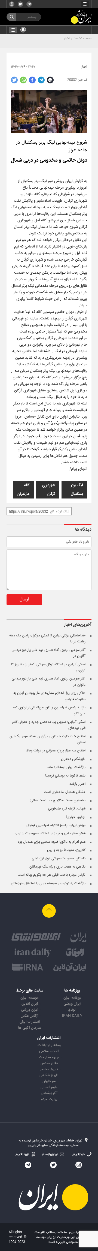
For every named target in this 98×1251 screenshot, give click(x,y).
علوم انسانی (49, 1087)
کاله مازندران (23, 489)
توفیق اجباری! (75, 817)
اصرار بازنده (77, 784)
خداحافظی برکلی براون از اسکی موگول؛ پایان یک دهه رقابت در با (47, 639)
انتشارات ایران (30, 1022)
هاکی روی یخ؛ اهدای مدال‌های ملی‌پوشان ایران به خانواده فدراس (49, 696)
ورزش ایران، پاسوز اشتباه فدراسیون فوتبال (55, 825)
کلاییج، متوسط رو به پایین (66, 850)
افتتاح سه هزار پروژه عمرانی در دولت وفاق (55, 751)
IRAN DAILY (72, 1016)
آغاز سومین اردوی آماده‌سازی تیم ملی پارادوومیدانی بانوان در (48, 682)
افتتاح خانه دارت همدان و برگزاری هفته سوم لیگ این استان (47, 739)
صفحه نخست (82, 38)
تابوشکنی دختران (73, 759)
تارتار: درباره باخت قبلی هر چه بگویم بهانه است (51, 875)
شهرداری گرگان (48, 489)
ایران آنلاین (30, 1004)
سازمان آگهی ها (29, 1028)
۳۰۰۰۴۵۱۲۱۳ (50, 1155)
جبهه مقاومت (49, 1057)
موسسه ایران (29, 998)
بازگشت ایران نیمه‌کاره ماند (66, 767)
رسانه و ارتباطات (49, 1045)
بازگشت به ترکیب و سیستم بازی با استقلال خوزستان (48, 883)
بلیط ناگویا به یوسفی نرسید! (65, 776)
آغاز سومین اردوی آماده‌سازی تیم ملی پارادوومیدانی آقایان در (48, 653)
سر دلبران (49, 1081)
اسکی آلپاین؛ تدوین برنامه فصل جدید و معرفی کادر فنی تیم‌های (48, 725)
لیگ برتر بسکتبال (77, 489)
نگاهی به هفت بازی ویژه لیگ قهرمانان (57, 867)
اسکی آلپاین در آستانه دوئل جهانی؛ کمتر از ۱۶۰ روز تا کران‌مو (48, 667)
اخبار (67, 38)
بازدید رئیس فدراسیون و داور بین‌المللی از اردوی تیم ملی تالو (49, 711)
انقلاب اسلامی (49, 1051)
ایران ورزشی (72, 1004)
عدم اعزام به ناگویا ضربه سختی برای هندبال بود (51, 842)
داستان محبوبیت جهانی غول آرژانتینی (58, 859)
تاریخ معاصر (49, 1069)
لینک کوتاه (62, 511)
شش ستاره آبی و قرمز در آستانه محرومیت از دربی (50, 833)
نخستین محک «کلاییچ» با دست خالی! (57, 800)
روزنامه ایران (72, 998)
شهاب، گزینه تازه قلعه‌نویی (66, 809)
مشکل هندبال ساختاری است (64, 792)
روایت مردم (49, 1099)
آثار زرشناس (49, 1093)
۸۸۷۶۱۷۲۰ (79, 1155)
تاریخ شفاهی (49, 1075)
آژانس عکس (29, 1016)
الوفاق (72, 1010)
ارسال (24, 599)
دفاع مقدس (49, 1063)
